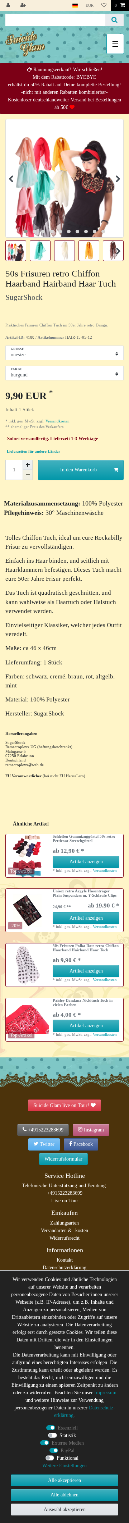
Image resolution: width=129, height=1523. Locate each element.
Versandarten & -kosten (64, 1230)
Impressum (105, 1392)
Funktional (67, 1458)
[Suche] (114, 20)
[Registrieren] (24, 5)
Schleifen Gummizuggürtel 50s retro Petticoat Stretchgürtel (84, 838)
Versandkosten (57, 421)
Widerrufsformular (63, 1159)
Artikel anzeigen (86, 861)
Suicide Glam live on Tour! (61, 1105)
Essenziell (68, 1428)
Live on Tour (64, 1200)
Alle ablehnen (64, 1494)
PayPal (68, 1450)
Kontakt (65, 1260)
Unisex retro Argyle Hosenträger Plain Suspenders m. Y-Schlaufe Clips (84, 893)
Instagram (94, 1130)
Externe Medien (68, 1443)
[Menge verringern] (28, 475)
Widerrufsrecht (64, 1238)
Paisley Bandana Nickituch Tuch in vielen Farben (83, 1002)
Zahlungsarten (64, 1223)
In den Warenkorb (78, 469)
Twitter (47, 1144)
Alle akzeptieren (64, 1480)
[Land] (75, 5)
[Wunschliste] (103, 5)
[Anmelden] (9, 5)
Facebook (83, 1144)
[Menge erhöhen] (28, 465)
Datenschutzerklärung (64, 1267)
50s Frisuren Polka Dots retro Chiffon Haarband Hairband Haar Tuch (86, 947)
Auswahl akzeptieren (65, 1509)
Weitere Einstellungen (64, 1465)
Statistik (67, 1435)
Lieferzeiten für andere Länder (33, 451)
